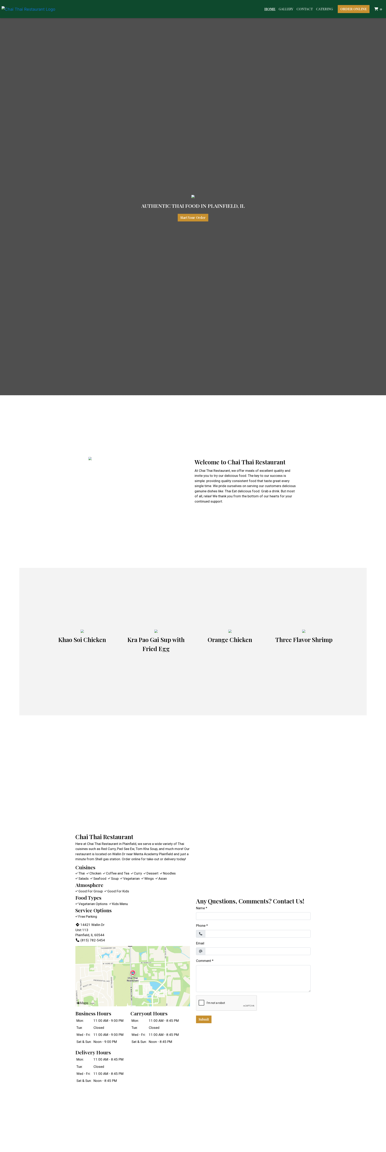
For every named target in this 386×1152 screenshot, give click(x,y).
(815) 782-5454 (92, 940)
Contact (305, 9)
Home (269, 9)
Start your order (193, 217)
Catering (324, 9)
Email (200, 943)
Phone (200, 926)
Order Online (353, 9)
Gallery (286, 9)
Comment (203, 961)
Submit (204, 1019)
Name (200, 908)
